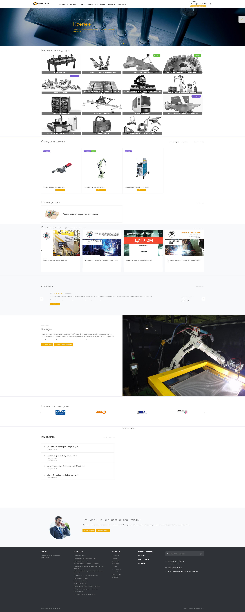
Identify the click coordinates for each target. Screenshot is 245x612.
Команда (114, 558)
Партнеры (115, 561)
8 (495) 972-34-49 (52, 449)
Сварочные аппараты (61, 113)
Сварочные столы (61, 72)
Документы (115, 571)
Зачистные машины (142, 113)
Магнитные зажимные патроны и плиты (182, 72)
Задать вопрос (89, 531)
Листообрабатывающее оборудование (183, 113)
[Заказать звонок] (241, 19)
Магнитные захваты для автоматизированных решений (142, 92)
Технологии (115, 563)
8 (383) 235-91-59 (52, 458)
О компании (115, 555)
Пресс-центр (143, 559)
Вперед (203, 250)
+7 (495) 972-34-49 (198, 4)
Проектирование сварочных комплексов (80, 214)
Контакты (142, 563)
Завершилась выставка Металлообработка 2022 (139, 260)
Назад (41, 250)
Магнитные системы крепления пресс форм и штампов (101, 92)
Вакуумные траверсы (102, 113)
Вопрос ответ (116, 574)
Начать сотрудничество (64, 345)
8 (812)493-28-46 (52, 478)
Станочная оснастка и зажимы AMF (102, 72)
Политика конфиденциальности (193, 608)
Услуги (44, 552)
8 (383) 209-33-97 (52, 460)
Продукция (78, 552)
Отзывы (114, 566)
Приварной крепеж (61, 93)
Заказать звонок (198, 6)
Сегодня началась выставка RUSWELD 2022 (55, 260)
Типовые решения (145, 552)
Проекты (141, 555)
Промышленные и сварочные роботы (182, 93)
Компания (116, 552)
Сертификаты (116, 569)
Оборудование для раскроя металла (61, 133)
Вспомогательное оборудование (142, 133)
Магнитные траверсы (142, 72)
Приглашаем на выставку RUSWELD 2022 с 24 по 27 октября (101, 260)
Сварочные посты (102, 133)
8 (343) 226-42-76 (52, 468)
